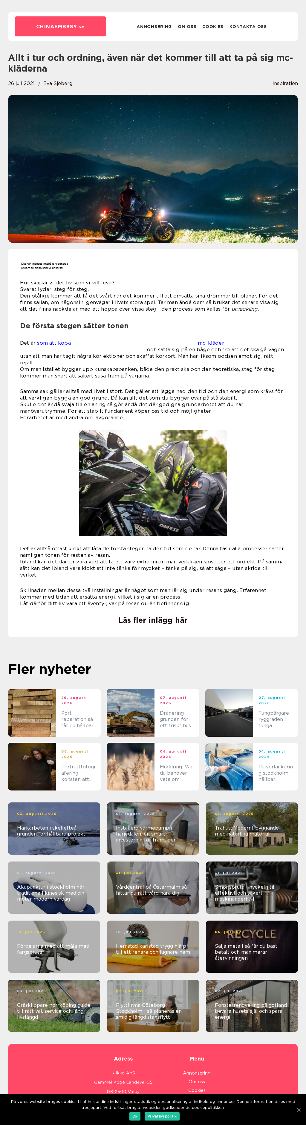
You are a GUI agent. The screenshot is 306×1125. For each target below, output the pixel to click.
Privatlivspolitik (162, 1116)
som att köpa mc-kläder (130, 343)
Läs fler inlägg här (153, 620)
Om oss (187, 26)
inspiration (285, 83)
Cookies (213, 26)
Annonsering (154, 26)
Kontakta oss (248, 26)
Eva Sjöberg (57, 83)
